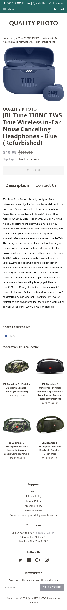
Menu (10, 9)
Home (6, 38)
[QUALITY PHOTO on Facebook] (29, 560)
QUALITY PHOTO (33, 23)
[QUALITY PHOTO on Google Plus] (37, 560)
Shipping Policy (33, 505)
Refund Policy (33, 501)
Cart (61, 9)
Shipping (8, 159)
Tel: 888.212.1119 (45, 532)
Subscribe (52, 588)
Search (33, 491)
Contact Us (46, 185)
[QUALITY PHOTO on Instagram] (47, 560)
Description (17, 185)
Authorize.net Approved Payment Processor (33, 515)
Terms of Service (33, 510)
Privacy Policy (33, 496)
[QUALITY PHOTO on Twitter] (20, 560)
